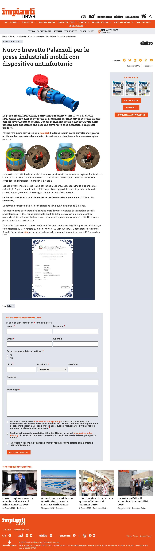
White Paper (44, 31)
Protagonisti (122, 22)
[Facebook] (9, 535)
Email (10, 339)
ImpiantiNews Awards (109, 31)
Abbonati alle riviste (21, 530)
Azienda (57, 339)
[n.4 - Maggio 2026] (144, 89)
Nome (11, 326)
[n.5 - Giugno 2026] (131, 89)
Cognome (59, 326)
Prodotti (27, 22)
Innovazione (143, 22)
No (11, 358)
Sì (11, 355)
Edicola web (131, 100)
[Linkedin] (31, 535)
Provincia (43, 364)
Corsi (83, 31)
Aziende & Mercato (12, 41)
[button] (150, 16)
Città (10, 364)
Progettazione (66, 22)
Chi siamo (7, 530)
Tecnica (82, 22)
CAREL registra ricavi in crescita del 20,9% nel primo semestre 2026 (17, 501)
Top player (70, 31)
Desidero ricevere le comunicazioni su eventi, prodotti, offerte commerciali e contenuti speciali (52, 444)
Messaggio (13, 390)
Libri (91, 31)
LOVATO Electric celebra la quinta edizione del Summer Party (96, 501)
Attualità (10, 22)
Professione (76, 25)
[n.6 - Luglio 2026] (118, 89)
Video (31, 31)
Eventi (58, 31)
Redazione (148, 66)
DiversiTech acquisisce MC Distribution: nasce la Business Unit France (58, 501)
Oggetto (11, 377)
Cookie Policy (145, 536)
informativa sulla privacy (47, 421)
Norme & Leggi (100, 22)
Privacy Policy (132, 536)
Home (4, 36)
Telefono (73, 364)
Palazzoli (10, 306)
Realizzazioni (47, 22)
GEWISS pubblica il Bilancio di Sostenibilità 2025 (133, 501)
